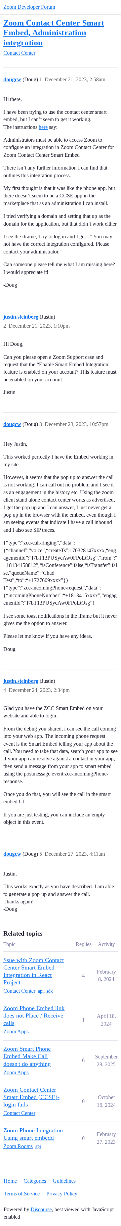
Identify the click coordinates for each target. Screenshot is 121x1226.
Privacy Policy (61, 1193)
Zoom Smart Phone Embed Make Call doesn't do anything (27, 1056)
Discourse (41, 1209)
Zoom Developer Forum (29, 7)
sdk (49, 991)
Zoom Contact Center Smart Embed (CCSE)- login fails (31, 1097)
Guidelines (64, 1181)
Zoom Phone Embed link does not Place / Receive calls (34, 1015)
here (43, 127)
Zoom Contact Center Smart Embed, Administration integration (53, 32)
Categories (35, 1181)
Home (10, 1181)
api (41, 991)
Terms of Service (22, 1193)
